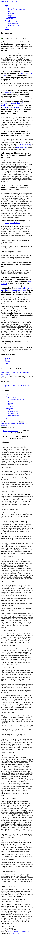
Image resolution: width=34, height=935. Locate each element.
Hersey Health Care (10, 18)
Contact (7, 29)
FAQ (9, 11)
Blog (6, 27)
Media (10, 15)
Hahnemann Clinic (21, 147)
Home (6, 5)
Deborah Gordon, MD (24, 144)
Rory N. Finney (15, 933)
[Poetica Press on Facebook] (11, 424)
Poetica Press (8, 20)
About (6, 6)
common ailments (19, 290)
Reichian (8, 93)
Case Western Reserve (11, 107)
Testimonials (12, 17)
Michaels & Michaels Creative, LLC (18, 931)
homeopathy (21, 288)
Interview (11, 13)
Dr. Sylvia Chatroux (14, 8)
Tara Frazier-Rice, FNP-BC (16, 10)
